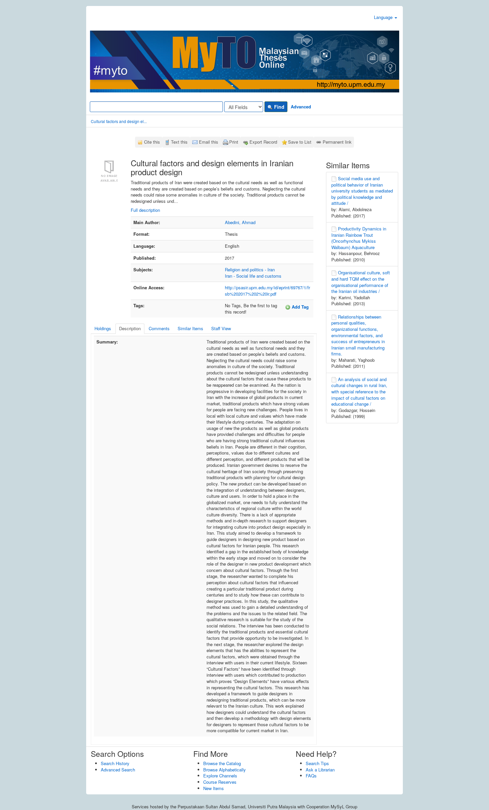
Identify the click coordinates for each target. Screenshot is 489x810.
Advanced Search (118, 769)
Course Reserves (220, 782)
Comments (159, 328)
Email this (208, 142)
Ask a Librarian (320, 769)
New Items (213, 788)
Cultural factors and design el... (119, 121)
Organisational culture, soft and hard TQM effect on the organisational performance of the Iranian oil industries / (360, 281)
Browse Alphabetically (224, 769)
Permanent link (337, 142)
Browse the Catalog (222, 763)
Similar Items (190, 328)
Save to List (299, 142)
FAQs (311, 775)
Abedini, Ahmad (240, 222)
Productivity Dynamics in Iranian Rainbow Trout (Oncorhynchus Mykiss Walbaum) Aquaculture (358, 237)
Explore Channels (220, 775)
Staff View (221, 328)
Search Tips (317, 763)
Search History (115, 763)
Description (130, 328)
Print (233, 142)
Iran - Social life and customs (253, 276)
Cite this (152, 142)
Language (384, 17)
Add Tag (299, 307)
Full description (145, 210)
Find (278, 106)
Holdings (102, 328)
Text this (179, 142)
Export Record (263, 142)
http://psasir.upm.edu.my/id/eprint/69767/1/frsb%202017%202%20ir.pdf (267, 290)
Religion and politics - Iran (250, 269)
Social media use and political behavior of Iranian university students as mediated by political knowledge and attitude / (362, 190)
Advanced (301, 106)
